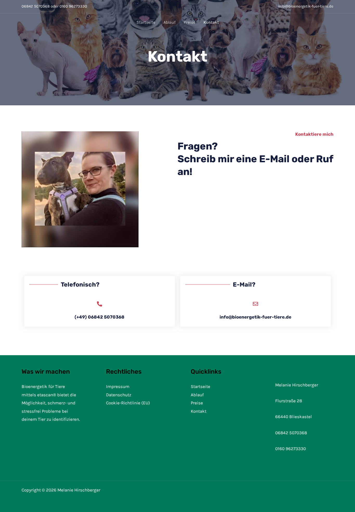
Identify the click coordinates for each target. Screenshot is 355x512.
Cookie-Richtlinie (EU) (128, 402)
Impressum (117, 386)
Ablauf (169, 22)
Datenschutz (118, 394)
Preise (189, 22)
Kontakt (211, 22)
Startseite (145, 22)
